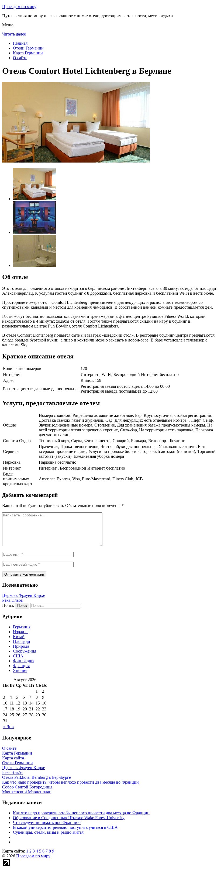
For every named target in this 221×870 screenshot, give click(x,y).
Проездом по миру (19, 6)
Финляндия (23, 660)
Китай (19, 636)
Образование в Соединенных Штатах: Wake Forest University (69, 817)
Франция (21, 665)
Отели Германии (28, 48)
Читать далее (14, 34)
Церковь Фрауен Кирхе (23, 595)
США (18, 656)
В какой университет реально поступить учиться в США (65, 827)
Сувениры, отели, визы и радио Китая (48, 832)
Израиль (20, 631)
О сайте (20, 57)
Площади (21, 641)
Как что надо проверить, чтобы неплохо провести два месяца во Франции (81, 813)
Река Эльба (12, 600)
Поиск (8, 605)
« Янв (8, 726)
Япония (20, 670)
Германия (21, 627)
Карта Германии (28, 53)
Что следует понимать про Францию (47, 822)
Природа (21, 646)
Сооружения (24, 651)
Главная (20, 43)
